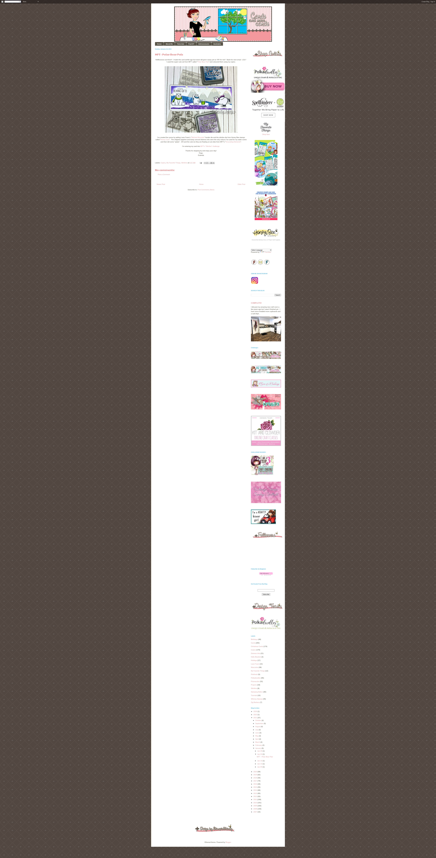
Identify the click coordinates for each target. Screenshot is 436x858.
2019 (255, 775)
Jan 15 (260, 761)
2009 (255, 806)
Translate (267, 252)
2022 (255, 714)
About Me (169, 44)
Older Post (241, 184)
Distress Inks (255, 653)
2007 (255, 812)
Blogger (228, 842)
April (257, 739)
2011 (255, 799)
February (258, 745)
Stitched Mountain (197, 137)
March (257, 742)
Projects (254, 685)
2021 (255, 718)
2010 (255, 803)
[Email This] (205, 163)
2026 (255, 711)
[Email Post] (200, 163)
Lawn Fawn (255, 664)
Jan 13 (260, 764)
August (258, 726)
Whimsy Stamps (257, 699)
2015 (255, 787)
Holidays (254, 660)
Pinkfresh (254, 674)
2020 (255, 772)
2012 (255, 796)
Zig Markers (255, 702)
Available (217, 44)
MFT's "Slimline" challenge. (210, 146)
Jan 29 (260, 751)
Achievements (203, 44)
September (259, 723)
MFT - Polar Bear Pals (265, 757)
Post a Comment (164, 174)
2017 (255, 781)
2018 (255, 778)
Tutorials (180, 44)
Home (159, 44)
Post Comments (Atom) (206, 190)
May (257, 736)
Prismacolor (255, 681)
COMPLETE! (256, 303)
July (257, 730)
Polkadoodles (256, 678)
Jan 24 (260, 754)
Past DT (191, 44)
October (258, 720)
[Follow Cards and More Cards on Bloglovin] (266, 575)
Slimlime (184, 163)
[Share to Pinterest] (213, 163)
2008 (255, 809)
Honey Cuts (165, 139)
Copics (163, 163)
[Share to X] (209, 163)
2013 (255, 793)
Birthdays (254, 639)
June (257, 733)
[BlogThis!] (207, 163)
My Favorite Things (173, 163)
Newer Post (161, 184)
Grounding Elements (233, 142)
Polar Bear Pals (203, 62)
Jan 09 (260, 767)
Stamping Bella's (257, 692)
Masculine (254, 667)
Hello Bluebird (256, 657)
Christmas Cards (257, 646)
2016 (255, 784)
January (258, 748)
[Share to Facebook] (211, 163)
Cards (253, 643)
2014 (255, 790)
